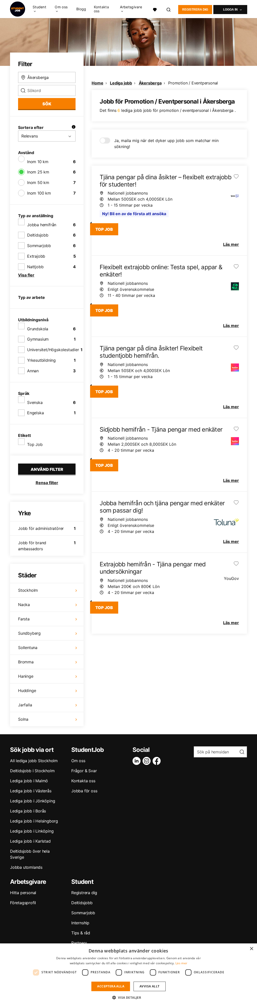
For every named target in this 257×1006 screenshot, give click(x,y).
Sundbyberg (29, 633)
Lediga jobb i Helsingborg (34, 821)
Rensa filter (47, 482)
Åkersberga (150, 82)
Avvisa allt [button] (149, 986)
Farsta (24, 618)
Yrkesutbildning (41, 360)
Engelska (35, 412)
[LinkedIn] (138, 761)
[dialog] (128, 974)
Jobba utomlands (26, 867)
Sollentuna (27, 647)
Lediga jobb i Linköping (31, 831)
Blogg (81, 9)
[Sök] (169, 9)
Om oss (78, 760)
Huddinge (27, 690)
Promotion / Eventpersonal (193, 82)
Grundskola (37, 328)
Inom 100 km (39, 193)
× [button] (251, 949)
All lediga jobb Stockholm (34, 760)
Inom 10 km (37, 161)
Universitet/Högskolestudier (53, 349)
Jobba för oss (84, 790)
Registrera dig (195, 9)
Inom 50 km (38, 182)
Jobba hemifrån (41, 224)
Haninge (25, 676)
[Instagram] (148, 761)
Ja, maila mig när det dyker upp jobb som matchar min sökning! (166, 143)
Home (97, 82)
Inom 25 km (38, 171)
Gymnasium (38, 339)
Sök (46, 103)
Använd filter (47, 469)
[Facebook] (158, 761)
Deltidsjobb (37, 235)
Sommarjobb (39, 245)
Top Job (35, 444)
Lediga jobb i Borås (28, 810)
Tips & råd (80, 932)
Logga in (230, 9)
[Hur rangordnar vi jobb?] (74, 127)
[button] (128, 997)
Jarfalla (25, 704)
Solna (23, 719)
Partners (79, 942)
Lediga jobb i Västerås (30, 790)
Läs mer (181, 963)
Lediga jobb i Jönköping (32, 800)
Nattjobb (35, 266)
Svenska (35, 402)
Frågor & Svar (84, 770)
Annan (33, 370)
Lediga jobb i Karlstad (30, 841)
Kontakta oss (101, 9)
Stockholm (28, 590)
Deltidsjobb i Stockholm (32, 770)
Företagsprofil (23, 902)
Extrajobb (36, 256)
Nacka (24, 604)
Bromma (26, 661)
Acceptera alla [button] (110, 986)
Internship (80, 922)
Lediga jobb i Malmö (29, 780)
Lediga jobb (121, 82)
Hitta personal (23, 892)
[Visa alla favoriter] (155, 9)
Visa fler (26, 275)
